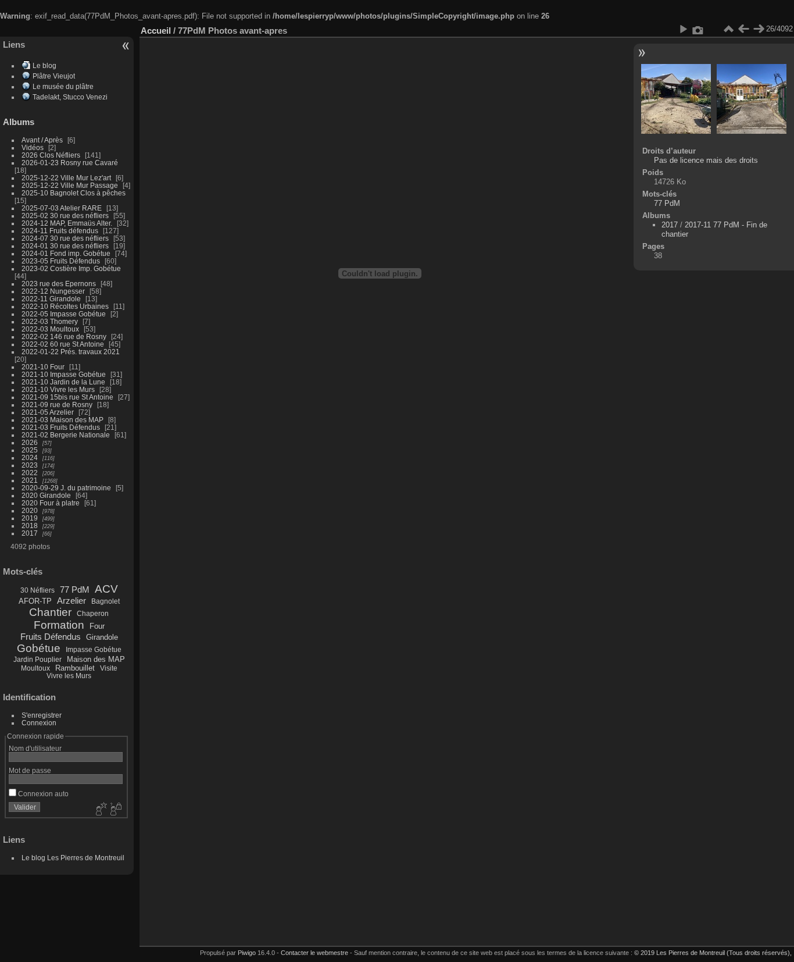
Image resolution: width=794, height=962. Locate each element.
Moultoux (35, 668)
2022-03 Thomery (50, 321)
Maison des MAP (96, 659)
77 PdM (75, 589)
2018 (30, 525)
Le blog (44, 65)
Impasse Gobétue (93, 649)
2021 (30, 480)
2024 (30, 457)
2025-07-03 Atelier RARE (62, 208)
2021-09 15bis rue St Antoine (67, 397)
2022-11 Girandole (51, 298)
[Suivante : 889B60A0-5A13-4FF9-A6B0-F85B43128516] (758, 29)
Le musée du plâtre (63, 86)
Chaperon (93, 613)
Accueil (156, 30)
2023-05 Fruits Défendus (61, 261)
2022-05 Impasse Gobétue (64, 314)
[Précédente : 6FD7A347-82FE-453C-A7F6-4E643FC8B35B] (743, 29)
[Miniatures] (728, 29)
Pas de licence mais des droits (706, 160)
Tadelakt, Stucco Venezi (70, 97)
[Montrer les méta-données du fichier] (698, 29)
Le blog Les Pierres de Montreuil (73, 857)
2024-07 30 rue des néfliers (65, 238)
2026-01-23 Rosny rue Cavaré (70, 162)
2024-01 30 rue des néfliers (66, 246)
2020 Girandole (46, 495)
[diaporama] (683, 29)
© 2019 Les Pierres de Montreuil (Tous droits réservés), (713, 952)
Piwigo (247, 952)
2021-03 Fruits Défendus (61, 427)
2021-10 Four (43, 366)
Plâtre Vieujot (54, 76)
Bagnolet (105, 601)
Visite (108, 668)
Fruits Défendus (50, 637)
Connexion (39, 722)
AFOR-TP (35, 601)
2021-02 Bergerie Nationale (66, 435)
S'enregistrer (42, 715)
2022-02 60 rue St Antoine (63, 344)
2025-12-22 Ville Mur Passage (70, 185)
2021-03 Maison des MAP (62, 419)
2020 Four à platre (51, 503)
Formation (59, 625)
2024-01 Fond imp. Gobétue (66, 253)
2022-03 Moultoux (50, 329)
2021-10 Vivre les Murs (58, 389)
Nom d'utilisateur (35, 748)
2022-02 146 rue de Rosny (64, 336)
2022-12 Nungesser (53, 291)
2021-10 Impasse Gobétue (64, 374)
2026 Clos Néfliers (51, 155)
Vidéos (33, 147)
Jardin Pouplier (37, 659)
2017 (30, 533)
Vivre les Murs (69, 675)
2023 (30, 465)
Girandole (102, 637)
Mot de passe (30, 770)
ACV (106, 589)
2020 (30, 510)
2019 (30, 518)
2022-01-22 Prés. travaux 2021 (71, 351)
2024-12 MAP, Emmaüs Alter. (67, 223)
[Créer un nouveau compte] (100, 809)
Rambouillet (75, 668)
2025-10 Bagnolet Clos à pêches (74, 193)
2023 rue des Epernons (59, 283)
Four (97, 626)
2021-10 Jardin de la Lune (63, 382)
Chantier (50, 612)
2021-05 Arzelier (48, 412)
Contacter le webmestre (314, 952)
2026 (30, 442)
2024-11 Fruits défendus (60, 230)
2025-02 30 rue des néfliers (65, 215)
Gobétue (38, 648)
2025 (30, 450)
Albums (18, 122)
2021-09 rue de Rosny (57, 404)
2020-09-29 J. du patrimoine (66, 487)
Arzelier (71, 600)
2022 (30, 472)
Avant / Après (42, 140)
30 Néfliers (37, 590)
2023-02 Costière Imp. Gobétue (71, 268)
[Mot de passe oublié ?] (115, 809)
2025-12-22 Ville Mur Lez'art (66, 177)
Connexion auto (42, 793)
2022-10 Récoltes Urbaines (65, 306)
